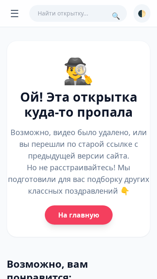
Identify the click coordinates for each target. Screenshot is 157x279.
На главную (78, 215)
